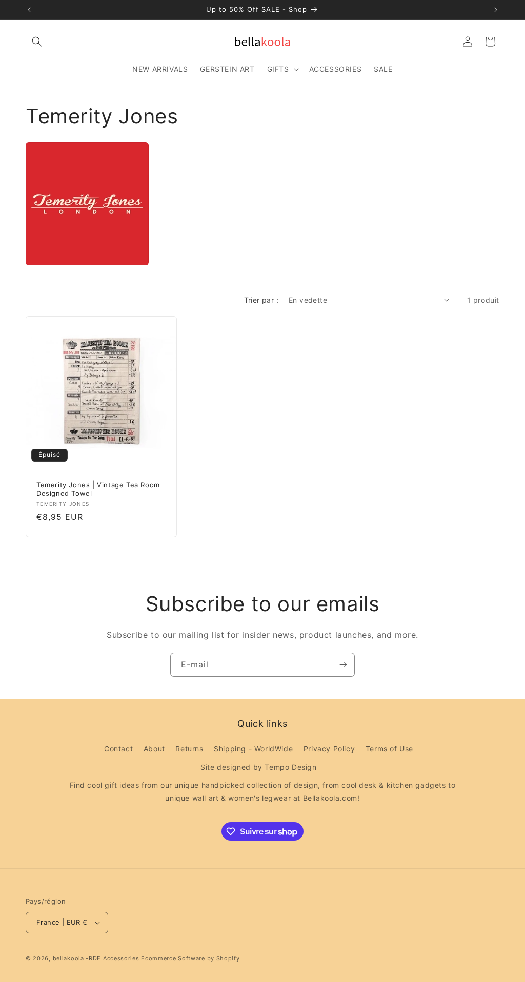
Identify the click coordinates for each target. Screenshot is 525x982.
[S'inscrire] (343, 665)
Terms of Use (389, 748)
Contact (118, 748)
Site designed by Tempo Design (258, 767)
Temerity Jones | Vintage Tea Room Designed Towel (98, 488)
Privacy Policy (329, 748)
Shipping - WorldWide (253, 748)
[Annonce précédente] (29, 9)
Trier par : (261, 300)
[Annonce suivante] (495, 9)
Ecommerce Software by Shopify (190, 958)
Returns (189, 748)
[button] (37, 41)
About (154, 748)
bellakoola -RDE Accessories (96, 958)
